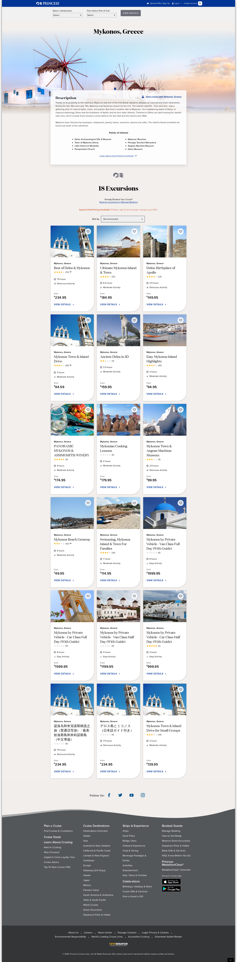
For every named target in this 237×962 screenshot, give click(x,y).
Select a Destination (62, 10)
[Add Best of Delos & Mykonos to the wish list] (88, 231)
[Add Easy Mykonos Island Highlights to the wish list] (181, 320)
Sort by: (96, 219)
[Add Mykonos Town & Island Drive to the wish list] (88, 320)
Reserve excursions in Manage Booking (118, 202)
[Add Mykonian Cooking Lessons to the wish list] (134, 410)
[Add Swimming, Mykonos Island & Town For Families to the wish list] (134, 503)
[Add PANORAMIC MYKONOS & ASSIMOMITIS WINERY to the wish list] (88, 410)
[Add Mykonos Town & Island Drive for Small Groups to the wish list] (181, 689)
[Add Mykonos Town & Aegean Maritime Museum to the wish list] (181, 410)
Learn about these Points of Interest (117, 155)
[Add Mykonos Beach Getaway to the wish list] (88, 503)
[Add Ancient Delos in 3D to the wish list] (134, 320)
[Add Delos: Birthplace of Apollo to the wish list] (181, 231)
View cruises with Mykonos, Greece (163, 96)
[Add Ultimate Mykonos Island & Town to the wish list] (134, 231)
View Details (131, 13)
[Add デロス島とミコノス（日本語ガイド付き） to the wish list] (134, 689)
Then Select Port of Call (98, 10)
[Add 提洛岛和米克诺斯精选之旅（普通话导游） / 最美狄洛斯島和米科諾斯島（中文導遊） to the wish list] (88, 689)
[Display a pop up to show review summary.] (71, 272)
